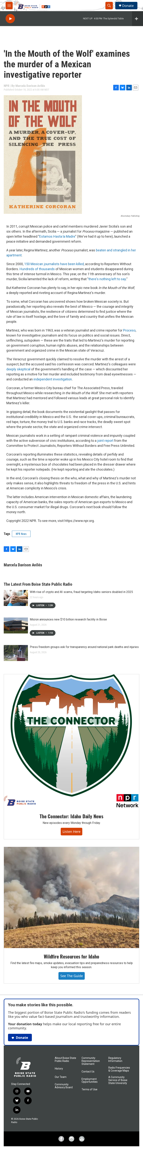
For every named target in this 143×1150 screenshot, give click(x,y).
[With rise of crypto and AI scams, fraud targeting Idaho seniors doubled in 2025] (16, 598)
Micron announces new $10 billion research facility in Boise (68, 619)
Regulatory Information (115, 1059)
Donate (128, 6)
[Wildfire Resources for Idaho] (71, 897)
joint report (104, 441)
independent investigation (52, 379)
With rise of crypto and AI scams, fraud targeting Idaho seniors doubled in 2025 (81, 592)
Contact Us (88, 1071)
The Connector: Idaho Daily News (71, 816)
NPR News (21, 534)
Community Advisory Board (64, 1086)
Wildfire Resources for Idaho (71, 956)
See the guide (71, 976)
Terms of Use (89, 1089)
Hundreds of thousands (37, 269)
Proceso (129, 330)
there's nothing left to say (107, 279)
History (59, 1068)
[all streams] (137, 18)
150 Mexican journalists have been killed (54, 264)
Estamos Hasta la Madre (57, 236)
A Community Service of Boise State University (117, 1080)
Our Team (60, 1077)
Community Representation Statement (91, 1061)
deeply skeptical (18, 369)
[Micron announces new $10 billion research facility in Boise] (16, 625)
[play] (10, 19)
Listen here (71, 831)
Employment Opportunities (90, 1080)
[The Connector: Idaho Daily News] (71, 741)
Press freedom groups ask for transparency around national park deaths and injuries (84, 647)
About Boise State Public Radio (65, 1059)
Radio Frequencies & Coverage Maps (119, 1069)
